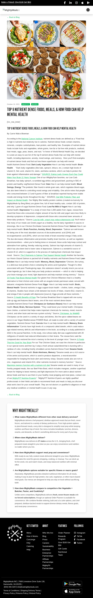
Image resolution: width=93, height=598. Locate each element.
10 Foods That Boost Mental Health (22, 278)
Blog (44, 536)
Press (44, 539)
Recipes (35, 104)
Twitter (79, 543)
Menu (29, 533)
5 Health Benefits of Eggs (25, 297)
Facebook (81, 539)
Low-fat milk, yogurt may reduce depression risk (53, 220)
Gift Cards (62, 549)
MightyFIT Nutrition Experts (24, 378)
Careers (45, 543)
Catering (30, 546)
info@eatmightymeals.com (27, 587)
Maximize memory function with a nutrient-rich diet (28, 365)
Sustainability (48, 546)
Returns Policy (22, 593)
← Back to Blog (13, 17)
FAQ (28, 543)
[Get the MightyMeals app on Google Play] (88, 3)
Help (28, 550)
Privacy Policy (9, 593)
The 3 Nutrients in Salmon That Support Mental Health (43, 255)
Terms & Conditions (11, 591)
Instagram (81, 533)
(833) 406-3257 (10, 587)
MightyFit (25, 104)
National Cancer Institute (31, 139)
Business (46, 550)
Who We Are (47, 533)
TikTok (79, 536)
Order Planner (64, 533)
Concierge (31, 539)
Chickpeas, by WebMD (70, 313)
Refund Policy (35, 593)
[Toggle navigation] (88, 10)
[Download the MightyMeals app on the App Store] (82, 3)
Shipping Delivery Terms (30, 591)
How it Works (32, 536)
